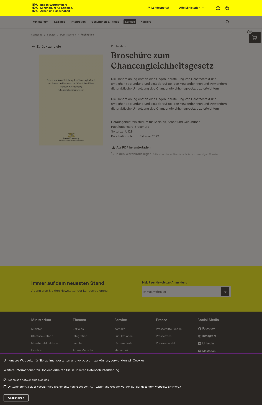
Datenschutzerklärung (103, 370)
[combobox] (192, 8)
